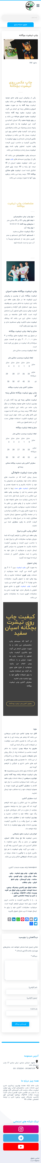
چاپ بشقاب (26, 882)
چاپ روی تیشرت (21, 873)
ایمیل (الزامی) (32, 998)
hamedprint (33, 867)
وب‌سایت (33, 1009)
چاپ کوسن (18, 876)
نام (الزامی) (33, 987)
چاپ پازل (27, 876)
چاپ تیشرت (31, 113)
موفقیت (7, 741)
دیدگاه (34, 956)
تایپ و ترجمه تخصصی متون (24, 896)
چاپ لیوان (33, 873)
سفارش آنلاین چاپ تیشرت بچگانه (20, 387)
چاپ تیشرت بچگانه (28, 35)
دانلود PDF (33, 63)
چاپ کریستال (25, 879)
